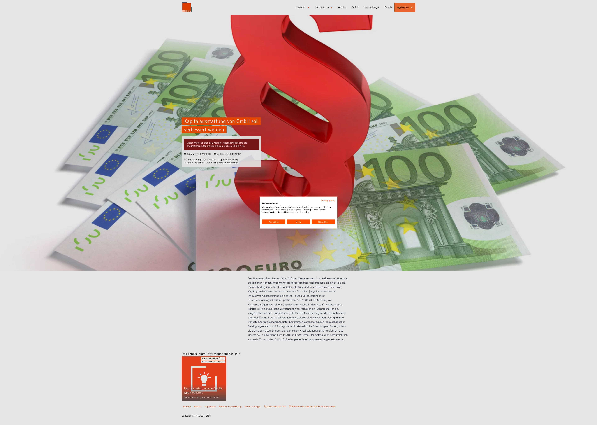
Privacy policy (328, 200)
